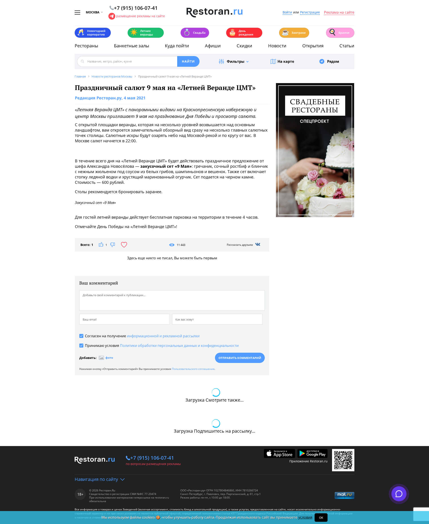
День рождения (241, 32)
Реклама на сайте (339, 12)
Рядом (333, 61)
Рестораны (86, 46)
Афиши (213, 46)
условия (305, 517)
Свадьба (194, 32)
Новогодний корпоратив (91, 32)
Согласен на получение (142, 335)
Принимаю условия (162, 345)
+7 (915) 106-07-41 (152, 458)
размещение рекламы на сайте (140, 16)
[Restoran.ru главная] (214, 13)
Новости (277, 46)
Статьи (346, 46)
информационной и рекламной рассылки (163, 335)
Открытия (313, 46)
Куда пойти (177, 46)
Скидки (244, 46)
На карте (286, 61)
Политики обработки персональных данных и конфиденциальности (179, 345)
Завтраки (294, 32)
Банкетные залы (131, 46)
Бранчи (338, 32)
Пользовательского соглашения (193, 369)
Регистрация (310, 12)
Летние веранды (141, 32)
